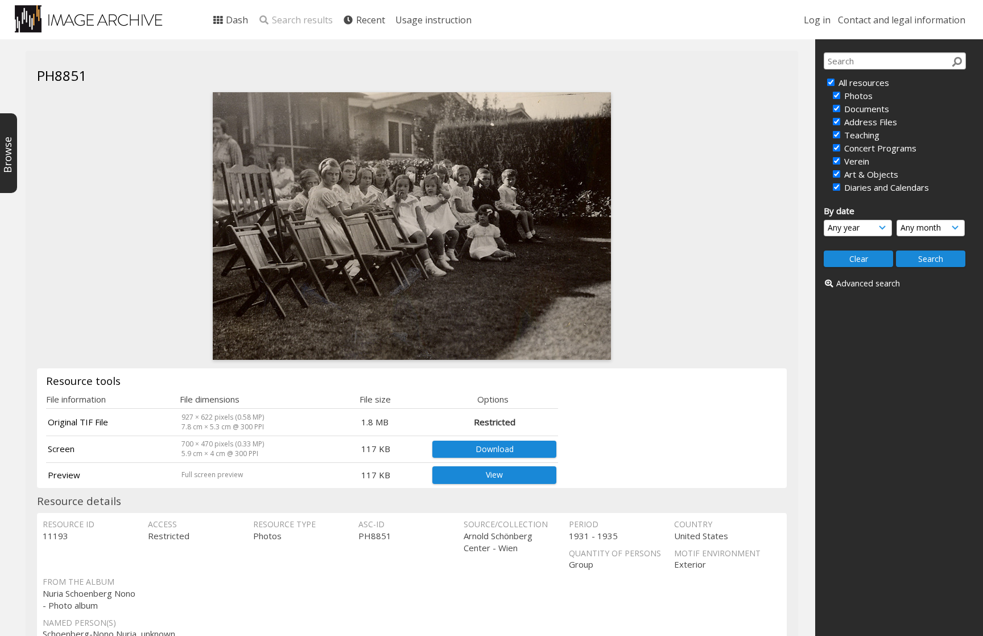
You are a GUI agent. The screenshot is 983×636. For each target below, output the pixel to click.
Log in (817, 20)
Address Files (869, 122)
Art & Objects (870, 174)
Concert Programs (879, 148)
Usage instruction (433, 20)
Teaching (860, 135)
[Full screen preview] (412, 356)
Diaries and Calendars (885, 187)
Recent (369, 20)
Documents (865, 108)
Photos (857, 95)
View (494, 474)
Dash (236, 20)
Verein (855, 161)
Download (495, 449)
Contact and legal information (901, 20)
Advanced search (868, 283)
